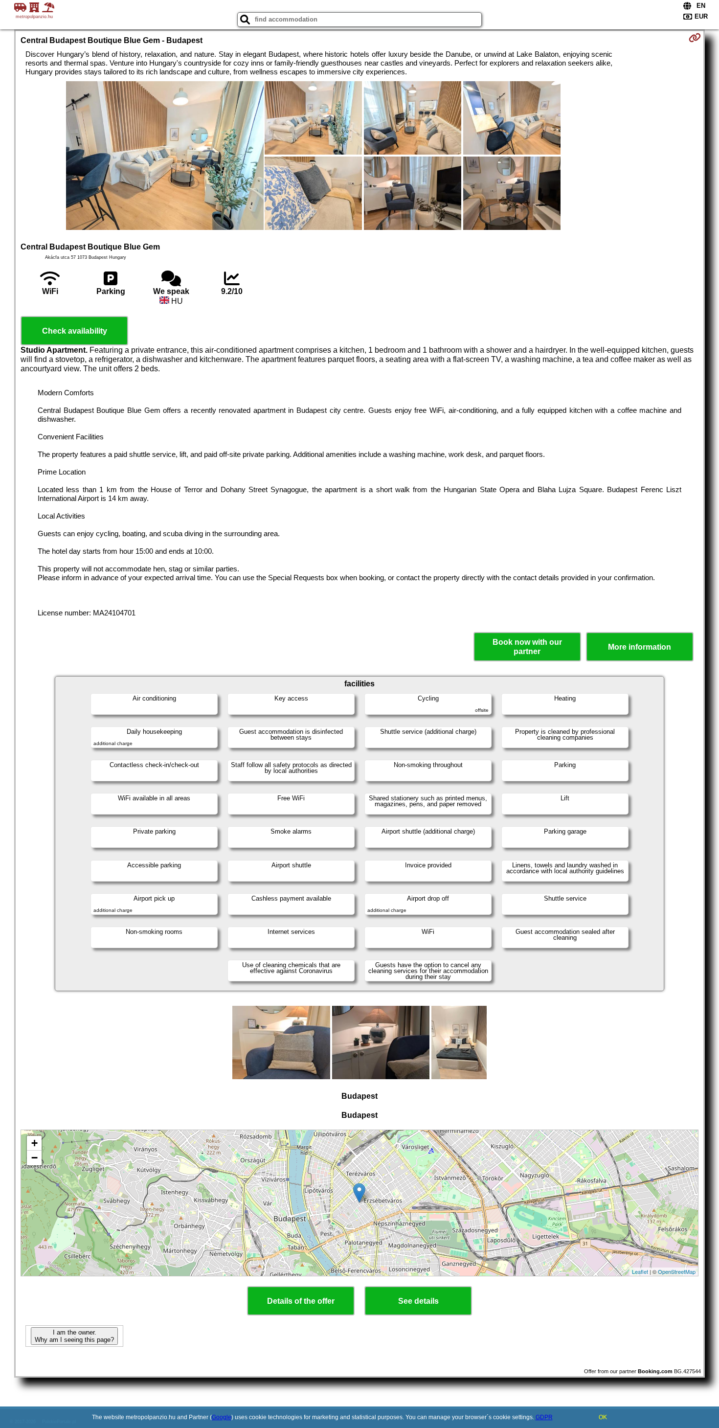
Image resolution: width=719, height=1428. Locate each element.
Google (221, 1417)
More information (639, 647)
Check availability (74, 331)
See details (418, 1301)
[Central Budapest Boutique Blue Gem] (165, 156)
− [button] (34, 1158)
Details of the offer (301, 1301)
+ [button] (34, 1143)
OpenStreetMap (677, 1271)
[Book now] (695, 38)
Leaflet (640, 1271)
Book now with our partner (527, 647)
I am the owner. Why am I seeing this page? (74, 1336)
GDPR (544, 1417)
